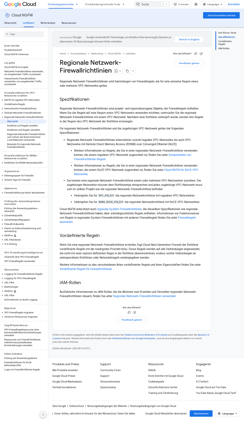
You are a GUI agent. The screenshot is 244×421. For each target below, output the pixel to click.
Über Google (59, 406)
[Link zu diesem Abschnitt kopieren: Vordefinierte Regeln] (103, 236)
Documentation (78, 53)
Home (63, 53)
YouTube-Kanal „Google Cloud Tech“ (216, 393)
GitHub (152, 370)
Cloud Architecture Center (163, 387)
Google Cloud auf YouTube (211, 387)
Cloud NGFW (22, 15)
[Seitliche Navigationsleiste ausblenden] (43, 414)
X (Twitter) (202, 381)
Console (183, 4)
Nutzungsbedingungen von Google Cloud (153, 406)
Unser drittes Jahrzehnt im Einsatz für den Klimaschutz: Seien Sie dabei (94, 413)
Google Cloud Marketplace (67, 381)
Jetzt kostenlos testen (221, 15)
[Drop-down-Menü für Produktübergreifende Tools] (124, 4)
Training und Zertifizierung (163, 393)
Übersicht (10, 22)
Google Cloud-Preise (63, 375)
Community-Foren (110, 370)
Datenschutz (76, 406)
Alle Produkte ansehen (65, 370)
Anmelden (234, 4)
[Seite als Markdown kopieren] (127, 71)
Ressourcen (69, 22)
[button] (23, 100)
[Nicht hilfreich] (201, 53)
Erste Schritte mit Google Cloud (165, 375)
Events (200, 375)
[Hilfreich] (195, 53)
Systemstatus (108, 387)
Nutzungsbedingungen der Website (107, 406)
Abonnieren (201, 413)
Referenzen (48, 22)
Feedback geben (189, 63)
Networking (97, 53)
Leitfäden (28, 22)
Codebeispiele (156, 381)
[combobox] (152, 4)
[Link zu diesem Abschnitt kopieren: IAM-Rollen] (84, 283)
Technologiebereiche (61, 4)
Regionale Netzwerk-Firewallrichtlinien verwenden (144, 296)
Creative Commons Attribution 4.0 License (145, 334)
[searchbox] (24, 34)
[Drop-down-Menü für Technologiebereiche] (78, 4)
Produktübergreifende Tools (102, 4)
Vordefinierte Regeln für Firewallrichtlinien (86, 269)
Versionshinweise (110, 381)
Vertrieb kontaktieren (64, 387)
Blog (198, 370)
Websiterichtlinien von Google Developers (133, 338)
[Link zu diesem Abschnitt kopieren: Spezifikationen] (92, 100)
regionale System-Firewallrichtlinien (119, 209)
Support (104, 375)
